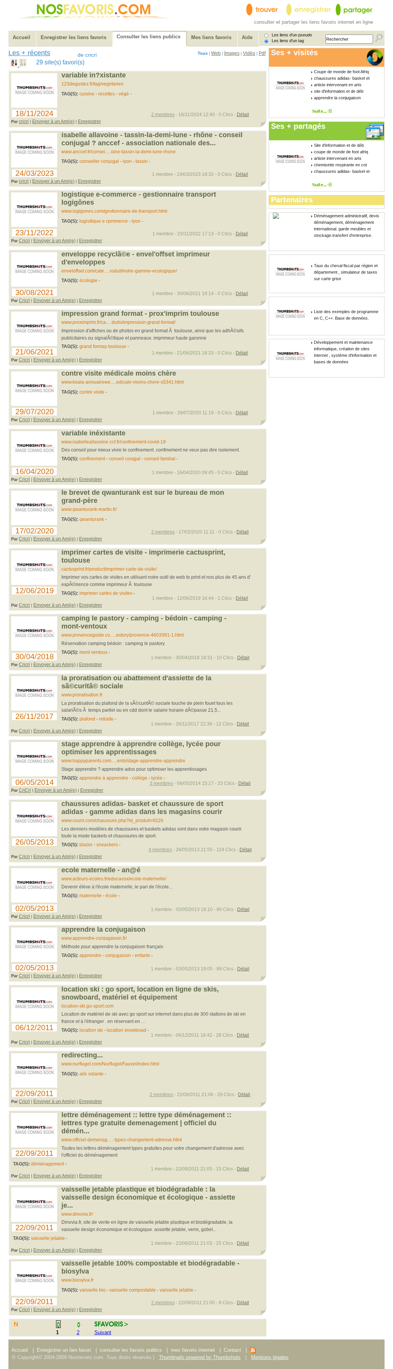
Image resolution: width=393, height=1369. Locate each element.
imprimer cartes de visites (105, 593)
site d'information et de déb (338, 91)
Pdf (262, 53)
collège (139, 778)
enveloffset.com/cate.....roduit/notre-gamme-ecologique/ (119, 271)
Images (231, 53)
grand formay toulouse (102, 346)
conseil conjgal (124, 458)
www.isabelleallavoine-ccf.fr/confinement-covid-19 (113, 442)
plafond (87, 719)
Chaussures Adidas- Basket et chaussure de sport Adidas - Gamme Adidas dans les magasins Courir (142, 808)
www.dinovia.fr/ (77, 1214)
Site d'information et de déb (339, 145)
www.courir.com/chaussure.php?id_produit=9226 (112, 820)
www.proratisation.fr (81, 695)
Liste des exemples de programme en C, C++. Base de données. (346, 314)
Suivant (102, 1332)
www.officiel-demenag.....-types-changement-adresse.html (121, 1139)
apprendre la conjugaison (337, 97)
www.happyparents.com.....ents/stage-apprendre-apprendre (123, 760)
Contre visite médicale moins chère (118, 373)
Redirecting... (82, 1055)
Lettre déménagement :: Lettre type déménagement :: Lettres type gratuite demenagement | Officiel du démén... (146, 1123)
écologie (88, 280)
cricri (24, 121)
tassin (141, 161)
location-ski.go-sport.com (87, 1006)
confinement (92, 458)
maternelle (90, 895)
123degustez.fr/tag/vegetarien (92, 84)
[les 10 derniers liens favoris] (253, 1351)
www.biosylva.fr (77, 1280)
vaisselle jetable (48, 1238)
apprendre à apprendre (103, 778)
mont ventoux (93, 652)
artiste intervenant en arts (338, 84)
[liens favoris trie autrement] (323, 111)
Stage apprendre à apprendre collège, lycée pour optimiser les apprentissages (141, 748)
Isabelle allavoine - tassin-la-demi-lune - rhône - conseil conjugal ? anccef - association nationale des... (152, 139)
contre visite (91, 392)
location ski (91, 1030)
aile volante (91, 1074)
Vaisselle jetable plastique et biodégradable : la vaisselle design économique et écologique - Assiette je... (148, 1197)
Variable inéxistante (93, 433)
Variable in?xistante (93, 75)
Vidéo (249, 53)
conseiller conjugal (99, 161)
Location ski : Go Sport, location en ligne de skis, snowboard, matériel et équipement (140, 993)
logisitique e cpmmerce (103, 221)
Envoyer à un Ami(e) (53, 121)
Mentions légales (270, 1357)
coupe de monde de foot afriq (341, 151)
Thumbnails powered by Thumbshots (200, 1357)
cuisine (86, 94)
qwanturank (91, 519)
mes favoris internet (193, 1350)
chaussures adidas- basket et (342, 78)
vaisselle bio (92, 1290)
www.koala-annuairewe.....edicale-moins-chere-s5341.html (122, 382)
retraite (106, 719)
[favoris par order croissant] (14, 65)
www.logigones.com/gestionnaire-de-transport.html (114, 211)
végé (124, 94)
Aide (247, 37)
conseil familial (159, 458)
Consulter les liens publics (148, 36)
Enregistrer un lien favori (64, 1350)
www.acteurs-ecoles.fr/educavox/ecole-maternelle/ (113, 878)
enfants (142, 955)
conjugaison (118, 955)
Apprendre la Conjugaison (103, 929)
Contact (233, 1350)
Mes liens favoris (211, 37)
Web (216, 53)
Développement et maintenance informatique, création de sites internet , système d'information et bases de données (345, 352)
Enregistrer (89, 121)
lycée (156, 778)
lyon (127, 161)
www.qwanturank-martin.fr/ (89, 509)
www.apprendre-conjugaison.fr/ (94, 938)
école (111, 895)
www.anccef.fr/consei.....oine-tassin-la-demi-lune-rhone (118, 151)
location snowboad (126, 1030)
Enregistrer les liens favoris (73, 37)
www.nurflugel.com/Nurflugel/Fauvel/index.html (110, 1064)
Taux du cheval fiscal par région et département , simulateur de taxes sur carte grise (346, 272)
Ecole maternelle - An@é (100, 870)
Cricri (24, 240)
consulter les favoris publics (131, 1350)
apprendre (90, 955)
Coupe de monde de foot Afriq (341, 71)
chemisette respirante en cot (340, 165)
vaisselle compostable (132, 1290)
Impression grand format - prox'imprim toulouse (140, 313)
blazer (85, 844)
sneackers (107, 844)
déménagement (47, 1164)
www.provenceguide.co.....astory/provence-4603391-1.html (122, 635)
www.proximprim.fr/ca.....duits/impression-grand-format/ (118, 322)
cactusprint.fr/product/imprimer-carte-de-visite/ (109, 569)
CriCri (25, 790)
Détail (243, 114)
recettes (106, 94)
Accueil (21, 37)
